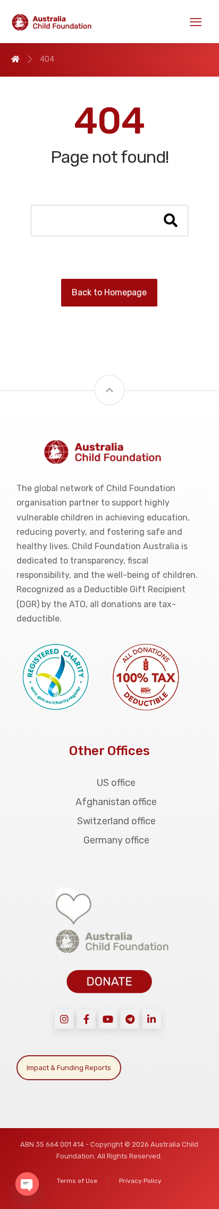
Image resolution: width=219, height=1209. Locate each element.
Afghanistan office (116, 802)
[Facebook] (86, 1019)
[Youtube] (107, 1019)
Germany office (116, 840)
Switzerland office (116, 821)
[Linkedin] (151, 1019)
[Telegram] (129, 1019)
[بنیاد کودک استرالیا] (56, 22)
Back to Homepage (109, 292)
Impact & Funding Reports (69, 1068)
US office (116, 783)
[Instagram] (64, 1019)
